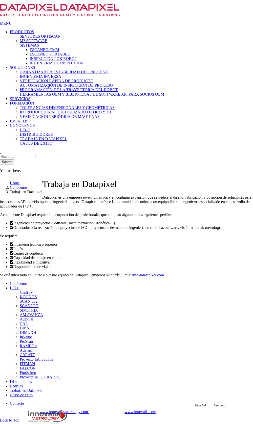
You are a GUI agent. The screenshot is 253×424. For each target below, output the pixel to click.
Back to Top (9, 420)
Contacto (220, 405)
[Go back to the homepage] (60, 15)
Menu (6, 23)
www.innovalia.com (140, 412)
